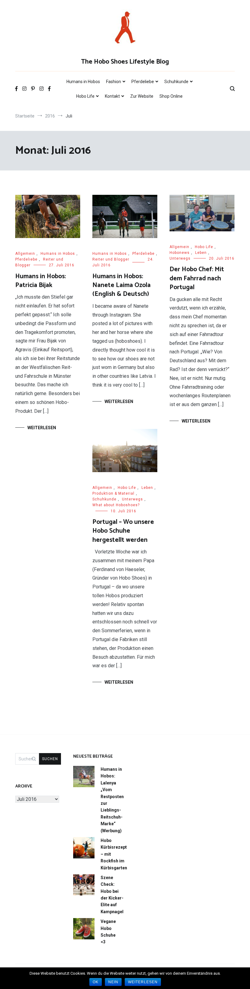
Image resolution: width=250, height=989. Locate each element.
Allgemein (25, 253)
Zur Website (141, 96)
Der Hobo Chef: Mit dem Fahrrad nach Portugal (197, 278)
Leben (201, 253)
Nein (113, 982)
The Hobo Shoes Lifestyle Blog (125, 62)
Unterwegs (180, 258)
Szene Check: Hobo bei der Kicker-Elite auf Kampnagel (112, 894)
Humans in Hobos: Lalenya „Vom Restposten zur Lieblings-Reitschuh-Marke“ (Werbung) (112, 800)
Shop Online (171, 96)
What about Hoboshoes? (116, 505)
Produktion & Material (113, 493)
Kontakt (112, 96)
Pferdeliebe (142, 81)
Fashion (113, 81)
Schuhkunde (176, 81)
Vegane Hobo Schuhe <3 (108, 931)
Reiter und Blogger (110, 259)
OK (95, 982)
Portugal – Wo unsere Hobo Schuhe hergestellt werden (123, 531)
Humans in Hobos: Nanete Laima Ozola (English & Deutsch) (121, 285)
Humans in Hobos (83, 81)
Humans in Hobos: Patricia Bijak (40, 280)
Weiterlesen (41, 427)
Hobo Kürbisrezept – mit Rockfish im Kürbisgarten (114, 854)
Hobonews (180, 253)
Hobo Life (85, 96)
